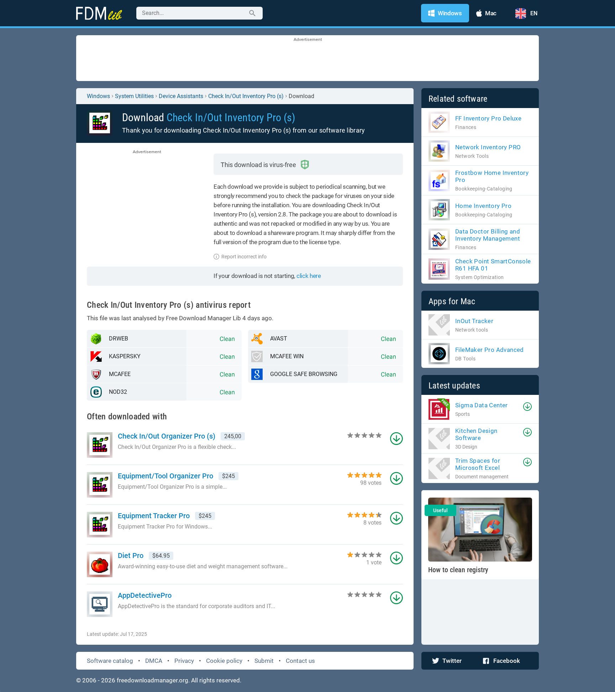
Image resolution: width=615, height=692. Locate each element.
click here (308, 275)
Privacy (184, 660)
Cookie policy (224, 660)
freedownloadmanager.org (152, 680)
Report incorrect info (244, 256)
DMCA (153, 660)
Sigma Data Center (481, 405)
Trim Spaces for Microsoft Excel (477, 464)
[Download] (527, 406)
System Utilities (134, 96)
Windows (98, 96)
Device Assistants (181, 96)
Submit (264, 660)
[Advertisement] (307, 59)
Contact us (300, 660)
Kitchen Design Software (476, 434)
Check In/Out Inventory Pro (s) (246, 96)
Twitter (452, 660)
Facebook (506, 660)
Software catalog (110, 660)
